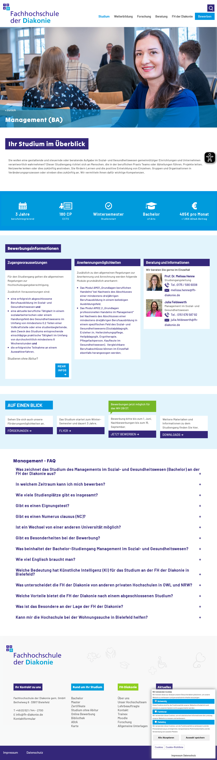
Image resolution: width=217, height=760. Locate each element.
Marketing (161, 722)
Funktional (161, 712)
